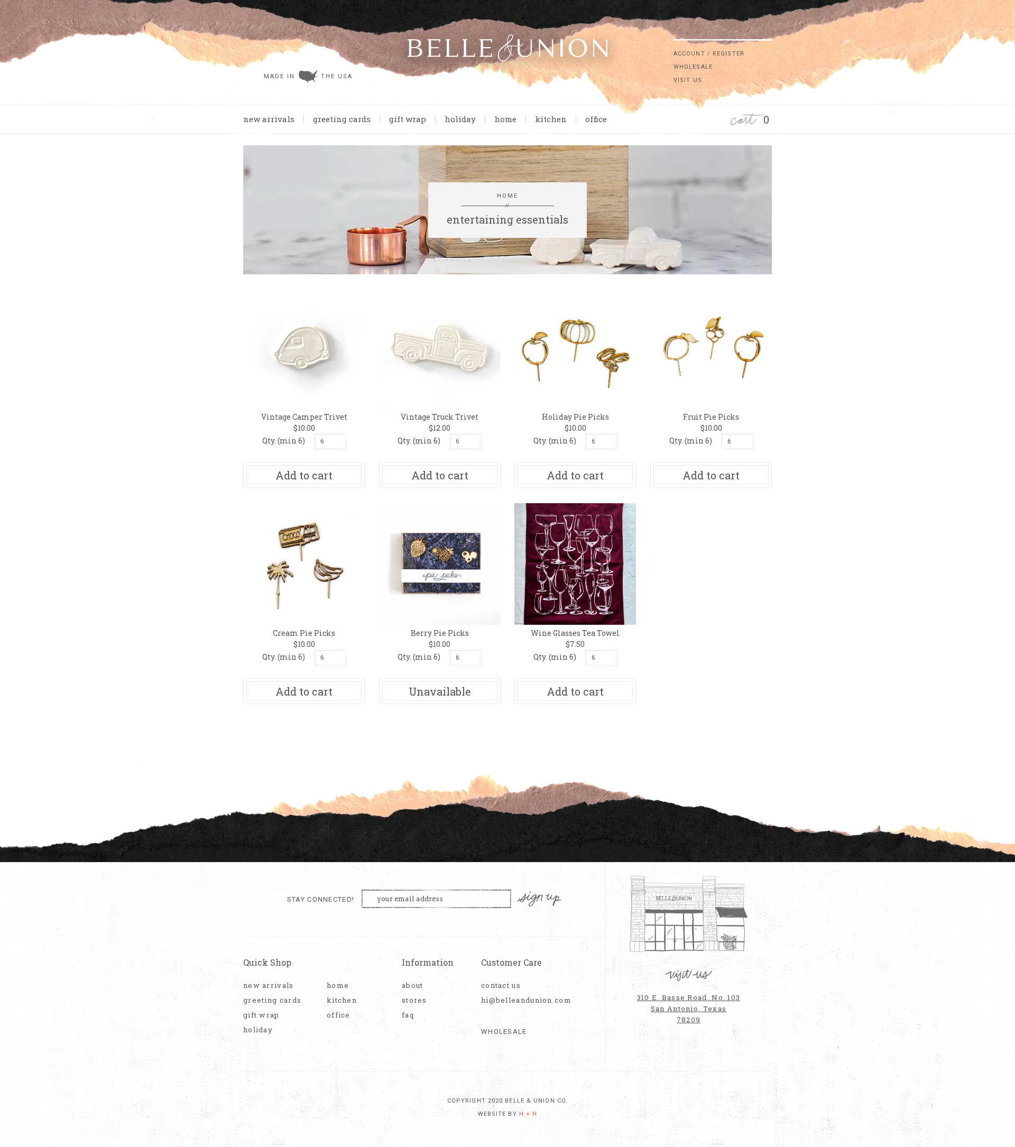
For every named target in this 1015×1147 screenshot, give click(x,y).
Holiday (460, 119)
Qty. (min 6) (283, 441)
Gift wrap (407, 119)
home (505, 119)
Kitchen (551, 119)
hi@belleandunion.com (520, 1000)
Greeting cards (342, 119)
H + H (528, 1114)
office (596, 119)
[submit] (766, 31)
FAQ (408, 1015)
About (412, 985)
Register (728, 53)
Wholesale (693, 66)
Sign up (539, 899)
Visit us (687, 80)
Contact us (501, 985)
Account (689, 53)
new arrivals (268, 119)
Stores (414, 1000)
